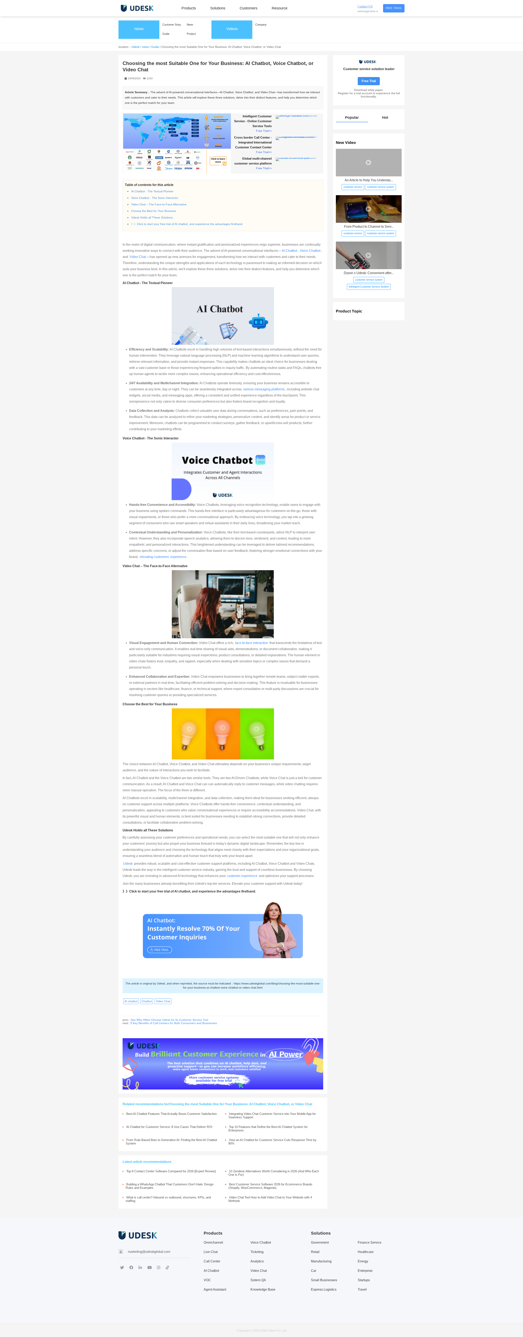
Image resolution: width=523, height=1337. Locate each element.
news (145, 46)
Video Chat (138, 257)
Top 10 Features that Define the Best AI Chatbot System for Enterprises (268, 1128)
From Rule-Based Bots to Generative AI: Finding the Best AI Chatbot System (171, 1141)
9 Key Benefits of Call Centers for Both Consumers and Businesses (173, 1023)
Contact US (365, 6)
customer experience (242, 876)
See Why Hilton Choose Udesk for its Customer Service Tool (169, 1019)
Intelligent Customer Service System (369, 286)
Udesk (135, 46)
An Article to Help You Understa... (369, 180)
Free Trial (394, 8)
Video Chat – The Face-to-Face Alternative (159, 204)
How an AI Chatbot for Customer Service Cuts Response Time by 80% (272, 1141)
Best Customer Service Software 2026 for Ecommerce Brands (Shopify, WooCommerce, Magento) (270, 1185)
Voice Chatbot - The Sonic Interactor (154, 197)
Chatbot (147, 1001)
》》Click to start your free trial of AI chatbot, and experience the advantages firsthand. (187, 224)
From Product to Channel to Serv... (369, 226)
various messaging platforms (264, 389)
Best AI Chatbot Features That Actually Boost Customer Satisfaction (171, 1113)
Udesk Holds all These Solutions (152, 217)
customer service (352, 187)
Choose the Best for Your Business (153, 211)
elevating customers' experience (163, 557)
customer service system (380, 187)
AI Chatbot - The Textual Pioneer (152, 191)
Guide (155, 46)
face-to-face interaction (251, 643)
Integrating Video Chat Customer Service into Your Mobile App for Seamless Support (272, 1115)
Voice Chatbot (310, 250)
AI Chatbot (289, 250)
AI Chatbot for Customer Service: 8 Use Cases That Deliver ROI (169, 1127)
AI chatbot (130, 1001)
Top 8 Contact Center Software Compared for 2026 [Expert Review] (171, 1171)
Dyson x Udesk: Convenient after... (369, 273)
